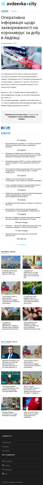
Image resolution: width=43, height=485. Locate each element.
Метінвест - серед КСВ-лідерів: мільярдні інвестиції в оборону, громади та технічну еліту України (23, 226)
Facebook (8, 461)
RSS (6, 474)
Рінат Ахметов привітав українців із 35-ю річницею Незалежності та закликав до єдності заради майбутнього (23, 170)
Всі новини (21, 245)
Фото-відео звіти (9, 342)
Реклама (5, 446)
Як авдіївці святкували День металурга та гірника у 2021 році (24, 204)
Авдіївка (14, 11)
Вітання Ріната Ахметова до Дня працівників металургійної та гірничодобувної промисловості (23, 210)
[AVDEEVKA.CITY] (21, 4)
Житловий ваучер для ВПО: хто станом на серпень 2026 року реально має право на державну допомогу (23, 145)
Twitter (7, 465)
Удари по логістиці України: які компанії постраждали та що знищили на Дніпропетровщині (24, 179)
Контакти (6, 451)
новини (4, 11)
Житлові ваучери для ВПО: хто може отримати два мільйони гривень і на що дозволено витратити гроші (23, 162)
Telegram (32, 114)
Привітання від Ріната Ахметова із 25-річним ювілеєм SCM (21, 234)
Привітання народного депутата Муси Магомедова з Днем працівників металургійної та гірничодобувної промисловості (24, 194)
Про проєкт (6, 442)
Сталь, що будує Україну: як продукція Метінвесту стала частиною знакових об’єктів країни (23, 186)
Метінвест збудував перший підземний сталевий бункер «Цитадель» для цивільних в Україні (23, 218)
